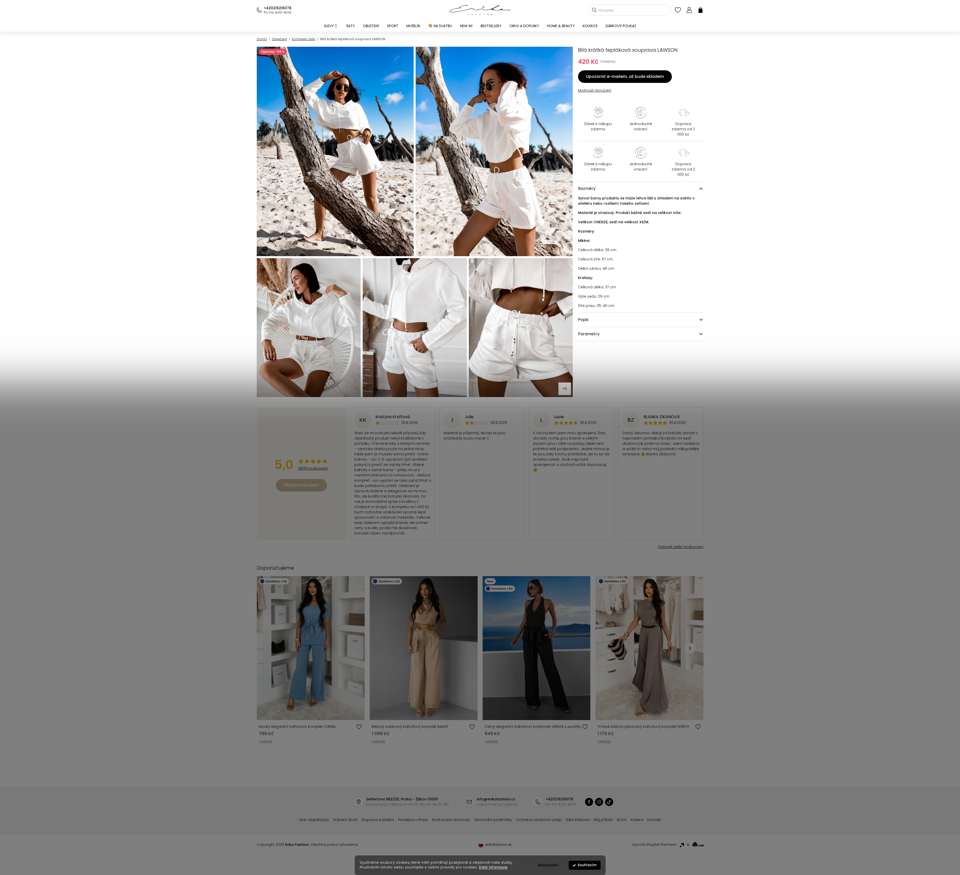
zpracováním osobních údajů (538, 477)
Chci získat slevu (518, 465)
